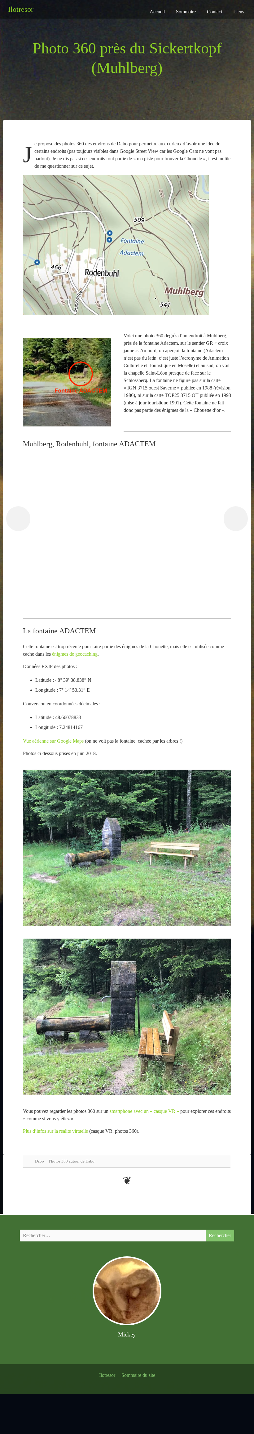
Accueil (157, 11)
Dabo (39, 1161)
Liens (238, 11)
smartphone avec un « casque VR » (144, 1111)
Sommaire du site (138, 1375)
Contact (214, 11)
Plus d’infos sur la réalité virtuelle (55, 1131)
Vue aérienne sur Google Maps (53, 741)
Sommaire (186, 11)
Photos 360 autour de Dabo (71, 1161)
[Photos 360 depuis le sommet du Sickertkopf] (236, 518)
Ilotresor (107, 1375)
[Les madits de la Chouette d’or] (18, 518)
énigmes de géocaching (75, 654)
